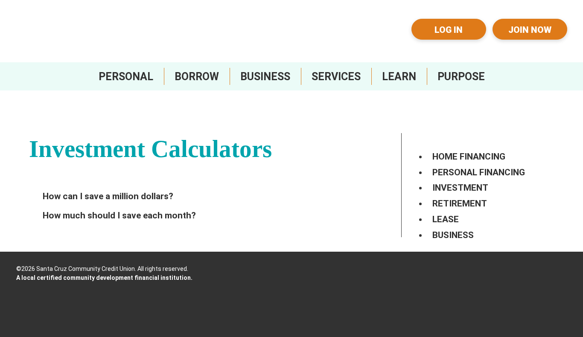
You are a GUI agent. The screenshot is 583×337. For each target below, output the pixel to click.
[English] (384, 22)
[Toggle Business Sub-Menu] (265, 76)
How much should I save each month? (119, 215)
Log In (448, 30)
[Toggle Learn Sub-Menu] (399, 76)
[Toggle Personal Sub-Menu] (126, 76)
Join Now (529, 30)
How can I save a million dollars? (108, 196)
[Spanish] (384, 36)
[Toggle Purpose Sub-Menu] (461, 76)
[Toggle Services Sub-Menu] (336, 76)
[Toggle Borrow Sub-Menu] (197, 76)
